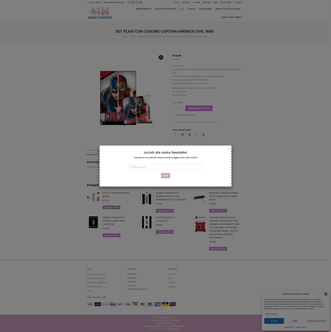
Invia (165, 175)
